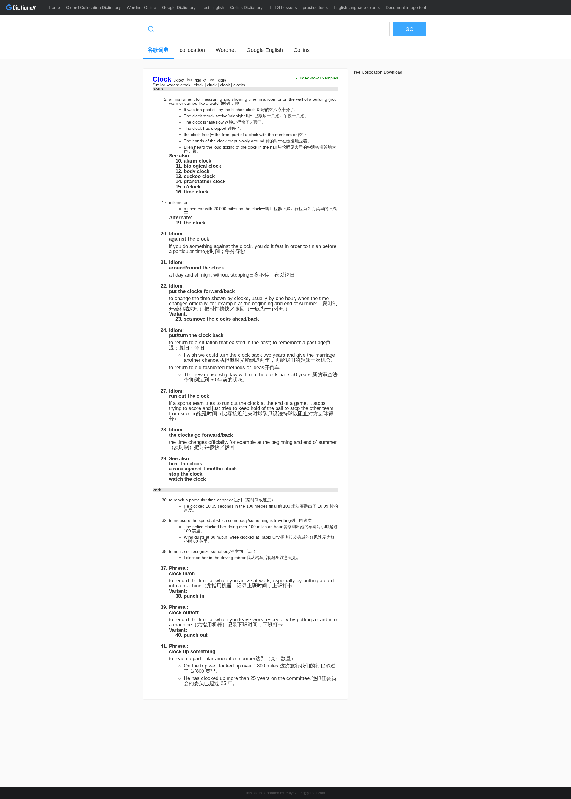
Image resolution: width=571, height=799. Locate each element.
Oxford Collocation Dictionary (93, 7)
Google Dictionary (179, 7)
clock (199, 84)
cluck (212, 84)
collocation (192, 50)
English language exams (357, 7)
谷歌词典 (158, 50)
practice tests (315, 7)
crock (186, 84)
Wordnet (226, 50)
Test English (213, 7)
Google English (265, 50)
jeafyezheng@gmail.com (305, 793)
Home (54, 7)
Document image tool (406, 7)
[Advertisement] (114, 159)
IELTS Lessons (283, 7)
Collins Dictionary (246, 7)
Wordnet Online (141, 7)
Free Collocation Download (377, 72)
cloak (225, 84)
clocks (239, 84)
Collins (302, 50)
